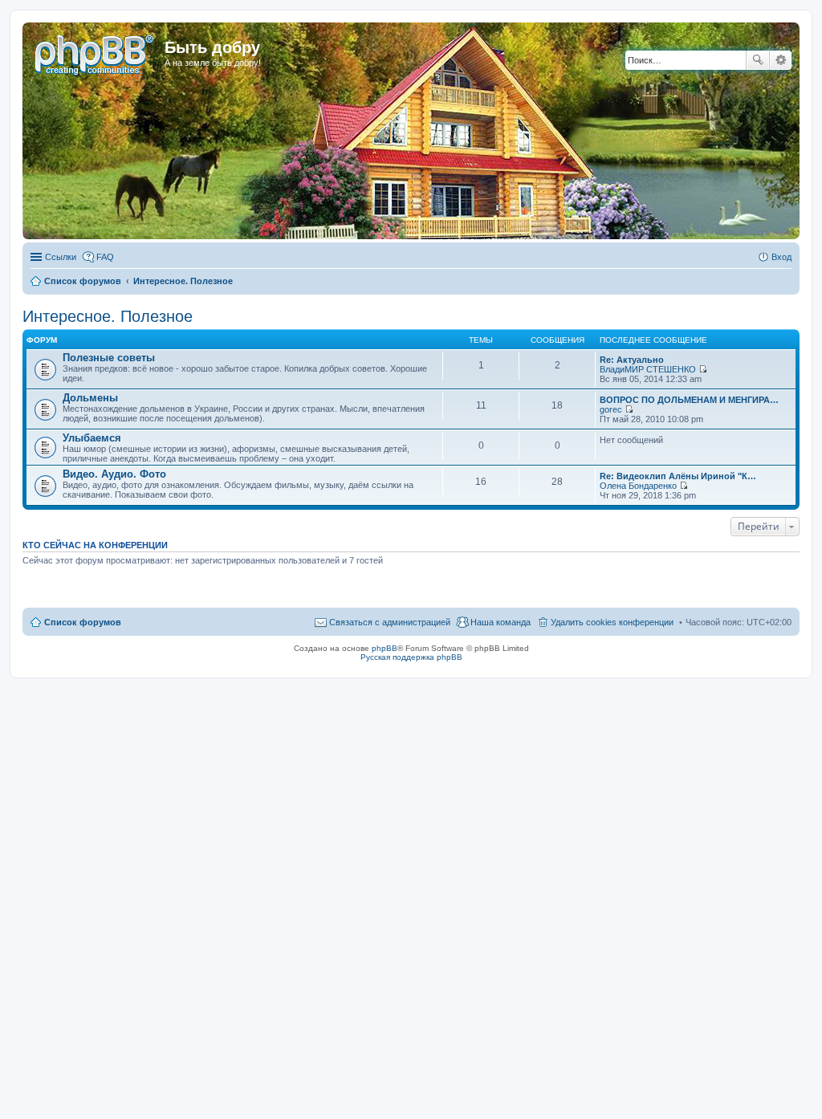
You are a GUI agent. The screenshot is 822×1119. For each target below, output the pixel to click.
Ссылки (60, 257)
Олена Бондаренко (638, 485)
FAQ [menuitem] (105, 257)
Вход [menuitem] (781, 257)
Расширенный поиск (780, 60)
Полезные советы (109, 358)
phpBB (384, 648)
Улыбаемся (92, 438)
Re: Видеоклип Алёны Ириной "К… (678, 476)
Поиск (758, 60)
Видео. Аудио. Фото (114, 474)
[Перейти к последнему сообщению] (702, 369)
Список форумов (82, 622)
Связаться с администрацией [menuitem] (389, 622)
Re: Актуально (632, 359)
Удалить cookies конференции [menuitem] (612, 622)
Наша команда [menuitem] (500, 622)
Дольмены (90, 398)
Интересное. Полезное (107, 316)
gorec (611, 409)
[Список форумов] (95, 52)
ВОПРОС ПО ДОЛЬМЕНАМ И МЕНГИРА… (689, 400)
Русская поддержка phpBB (411, 657)
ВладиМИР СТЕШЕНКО (648, 369)
